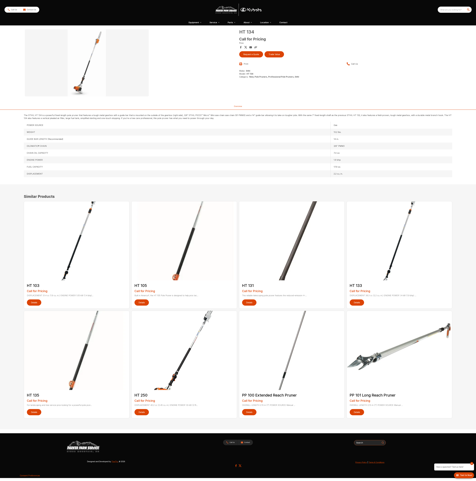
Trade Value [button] (274, 54)
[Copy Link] (255, 47)
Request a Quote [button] (251, 54)
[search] (469, 10)
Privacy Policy (361, 462)
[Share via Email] (250, 47)
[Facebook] (236, 465)
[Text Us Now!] (464, 475)
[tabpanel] (131, 63)
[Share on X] (245, 47)
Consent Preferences (30, 475)
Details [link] (34, 302)
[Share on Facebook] (240, 47)
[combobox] (455, 10)
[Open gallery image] (87, 62)
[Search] (383, 442)
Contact (283, 22)
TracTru (115, 461)
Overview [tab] (238, 106)
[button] (12, 9)
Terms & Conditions (376, 462)
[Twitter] (240, 465)
